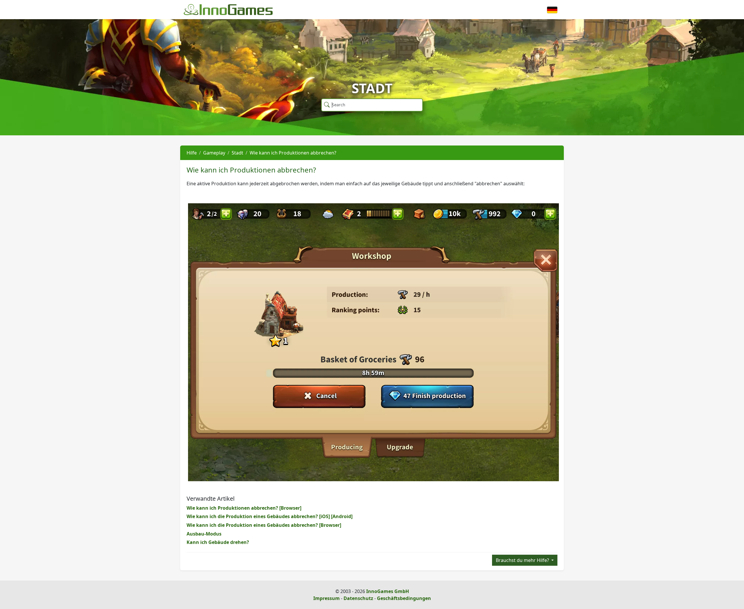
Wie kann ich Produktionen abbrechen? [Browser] (244, 508)
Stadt (237, 153)
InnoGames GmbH (387, 591)
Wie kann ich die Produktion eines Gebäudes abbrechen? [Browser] (264, 525)
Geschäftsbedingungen (404, 598)
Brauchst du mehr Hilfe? (523, 560)
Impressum (326, 598)
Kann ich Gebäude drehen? (218, 542)
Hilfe (192, 153)
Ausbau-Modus (204, 534)
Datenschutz (358, 598)
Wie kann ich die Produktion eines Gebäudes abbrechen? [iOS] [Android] (270, 516)
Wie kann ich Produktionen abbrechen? (293, 153)
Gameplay (214, 153)
